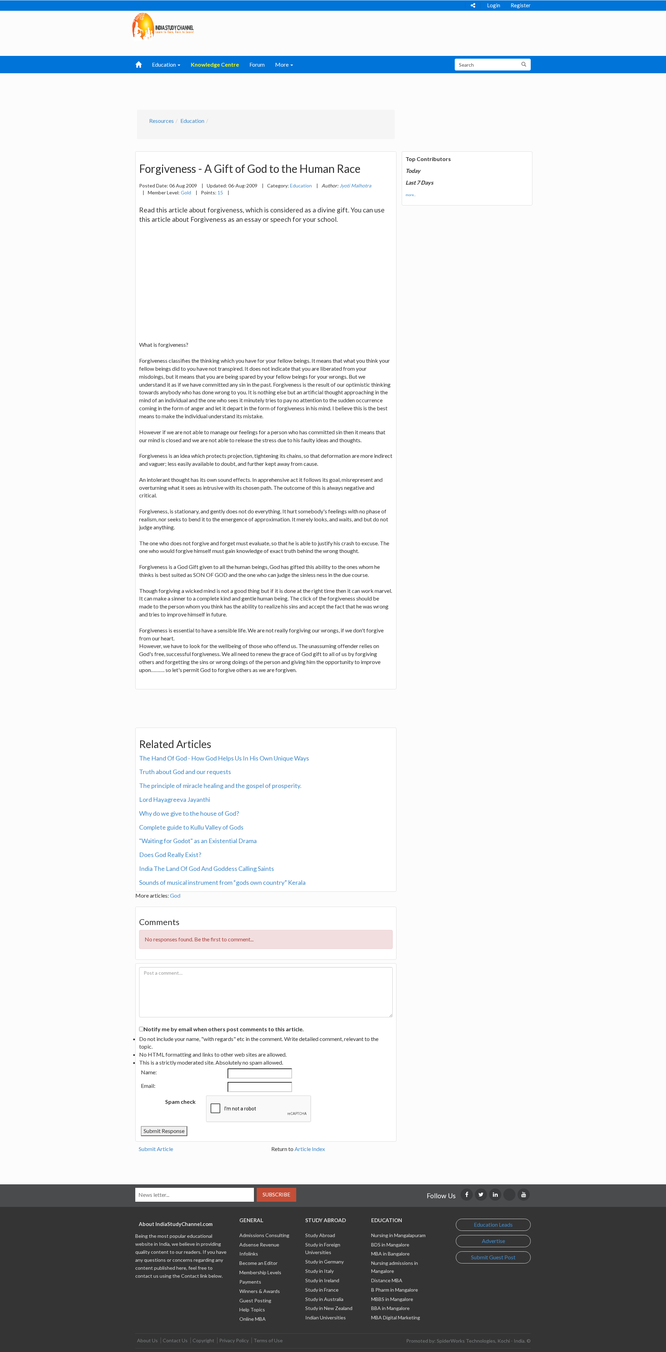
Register (521, 5)
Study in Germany (324, 1262)
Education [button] (164, 64)
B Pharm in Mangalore (394, 1290)
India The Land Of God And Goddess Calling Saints (206, 868)
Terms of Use (268, 1340)
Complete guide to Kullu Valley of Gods (191, 827)
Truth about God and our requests (185, 771)
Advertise (493, 1240)
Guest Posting (255, 1300)
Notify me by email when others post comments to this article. (224, 1029)
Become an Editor (258, 1263)
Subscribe (276, 1194)
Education (192, 120)
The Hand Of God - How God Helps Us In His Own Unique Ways (224, 758)
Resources (161, 120)
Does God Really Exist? (170, 854)
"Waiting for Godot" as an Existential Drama (198, 841)
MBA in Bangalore (390, 1254)
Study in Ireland (322, 1280)
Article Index (309, 1148)
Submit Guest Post (493, 1257)
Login (493, 5)
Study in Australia (324, 1299)
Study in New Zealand (328, 1308)
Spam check (180, 1101)
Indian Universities (325, 1317)
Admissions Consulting (264, 1235)
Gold (186, 192)
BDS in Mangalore (390, 1245)
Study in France (322, 1290)
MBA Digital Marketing (395, 1317)
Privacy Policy (234, 1340)
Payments (250, 1282)
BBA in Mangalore (390, 1308)
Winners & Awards (259, 1291)
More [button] (282, 64)
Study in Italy (319, 1271)
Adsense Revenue (259, 1245)
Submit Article (156, 1148)
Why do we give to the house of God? (189, 813)
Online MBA (252, 1319)
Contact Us (175, 1340)
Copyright (203, 1340)
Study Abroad (320, 1235)
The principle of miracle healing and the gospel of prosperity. (220, 785)
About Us (147, 1340)
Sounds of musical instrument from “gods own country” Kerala (222, 882)
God (175, 895)
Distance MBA (386, 1280)
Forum (257, 64)
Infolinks (248, 1254)
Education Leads (493, 1224)
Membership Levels (260, 1272)
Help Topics (252, 1309)
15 (220, 192)
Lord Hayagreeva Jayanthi (174, 799)
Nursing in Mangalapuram (398, 1235)
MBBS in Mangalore (392, 1299)
